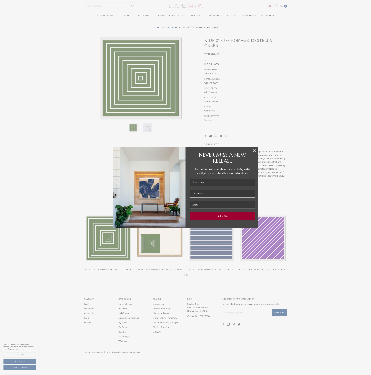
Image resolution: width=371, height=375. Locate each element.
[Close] (254, 150)
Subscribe (223, 216)
